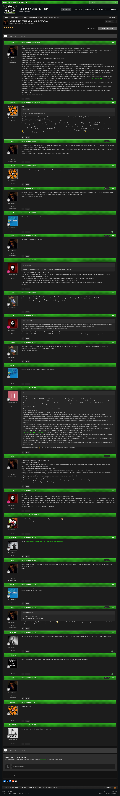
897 (13, 120)
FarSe (13, 292)
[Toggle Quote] (24, 109)
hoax (12, 388)
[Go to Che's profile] (13, 268)
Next (11, 36)
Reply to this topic (107, 28)
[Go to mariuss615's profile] (13, 640)
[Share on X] (7, 781)
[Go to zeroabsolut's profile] (13, 546)
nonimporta (12, 655)
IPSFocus (12, 791)
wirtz (12, 23)
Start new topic (91, 28)
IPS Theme (5, 791)
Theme (4, 793)
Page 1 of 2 (22, 36)
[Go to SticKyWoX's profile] (13, 733)
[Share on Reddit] (13, 781)
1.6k (13, 743)
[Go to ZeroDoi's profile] (13, 111)
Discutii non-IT (32, 23)
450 (13, 650)
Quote (27, 98)
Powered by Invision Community (107, 793)
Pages (113, 9)
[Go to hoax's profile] (13, 396)
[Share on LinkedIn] (4, 781)
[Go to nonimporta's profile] (13, 663)
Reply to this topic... (20, 766)
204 (13, 533)
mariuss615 (13, 632)
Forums (67, 9)
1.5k (13, 278)
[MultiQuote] (23, 99)
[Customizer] (27, 2)
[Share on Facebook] (10, 781)
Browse (90, 9)
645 (13, 61)
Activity (102, 9)
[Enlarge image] (22, 131)
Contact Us (20, 793)
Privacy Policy (12, 793)
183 (13, 555)
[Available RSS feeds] (115, 787)
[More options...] (113, 43)
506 (13, 311)
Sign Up (21, 2)
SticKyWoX (12, 725)
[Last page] (15, 36)
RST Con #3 (78, 9)
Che (13, 260)
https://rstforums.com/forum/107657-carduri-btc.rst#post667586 (44, 541)
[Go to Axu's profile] (13, 523)
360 (13, 673)
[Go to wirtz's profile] (5, 22)
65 (13, 406)
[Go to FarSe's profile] (13, 301)
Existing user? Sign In (10, 2)
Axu (13, 515)
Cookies (27, 793)
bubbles (12, 213)
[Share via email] (16, 781)
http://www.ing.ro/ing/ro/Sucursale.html (96, 78)
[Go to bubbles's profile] (13, 221)
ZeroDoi (12, 102)
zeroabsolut (13, 537)
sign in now (43, 759)
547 (13, 231)
